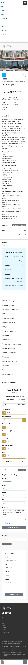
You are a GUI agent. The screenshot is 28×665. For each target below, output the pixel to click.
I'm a (3, 500)
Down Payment (7, 417)
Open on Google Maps (19, 225)
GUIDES (3, 22)
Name (4, 478)
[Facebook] (3, 613)
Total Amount (6, 409)
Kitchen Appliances (10, 331)
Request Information (14, 527)
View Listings (22, 470)
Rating (7, 571)
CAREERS (3, 30)
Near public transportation (12, 344)
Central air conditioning (11, 309)
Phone (4, 485)
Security (6, 366)
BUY (2, 6)
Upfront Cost (8, 461)
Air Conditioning (9, 301)
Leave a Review (6, 544)
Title (6, 564)
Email (4, 493)
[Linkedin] (9, 613)
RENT (2, 10)
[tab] (4, 75)
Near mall (7, 340)
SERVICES (3, 26)
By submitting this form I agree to (14, 522)
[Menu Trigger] (25, 3)
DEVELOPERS (4, 18)
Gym (5, 327)
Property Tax (6, 438)
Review (7, 579)
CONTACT (4, 34)
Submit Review (14, 594)
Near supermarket (10, 353)
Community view (9, 314)
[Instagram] (6, 613)
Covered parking (9, 318)
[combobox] (14, 503)
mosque (6, 335)
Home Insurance (7, 445)
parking (6, 357)
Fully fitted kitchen (9, 322)
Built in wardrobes (9, 305)
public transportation (10, 361)
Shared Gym (8, 370)
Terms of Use (8, 523)
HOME (2, 2)
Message (5, 508)
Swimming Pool (8, 374)
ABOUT (3, 14)
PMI (3, 452)
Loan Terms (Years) (8, 431)
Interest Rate (6, 424)
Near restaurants (9, 348)
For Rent (5, 79)
